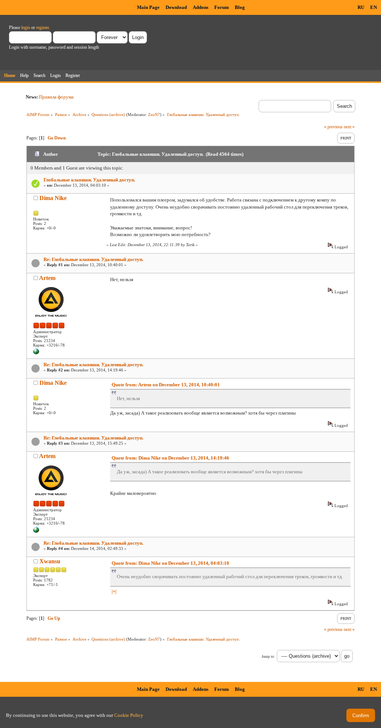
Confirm (360, 715)
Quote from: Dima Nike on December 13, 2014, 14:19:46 (170, 458)
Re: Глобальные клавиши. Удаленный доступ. (93, 259)
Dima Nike (53, 198)
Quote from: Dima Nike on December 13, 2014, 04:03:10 (170, 563)
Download (176, 7)
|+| (114, 591)
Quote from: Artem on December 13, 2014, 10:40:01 (166, 384)
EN (373, 7)
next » (349, 126)
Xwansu (49, 561)
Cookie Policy (128, 715)
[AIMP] (36, 353)
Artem (47, 278)
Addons (200, 7)
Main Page (148, 7)
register (42, 27)
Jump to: (268, 656)
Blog (240, 7)
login (25, 27)
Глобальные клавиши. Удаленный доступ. (89, 180)
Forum (221, 7)
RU (361, 7)
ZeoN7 (154, 114)
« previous (333, 126)
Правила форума (56, 97)
